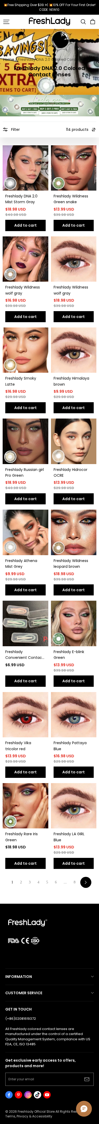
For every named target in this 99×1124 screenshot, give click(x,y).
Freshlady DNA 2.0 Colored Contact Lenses (57, 59)
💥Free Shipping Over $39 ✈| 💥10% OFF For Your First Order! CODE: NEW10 (49, 7)
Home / (10, 59)
